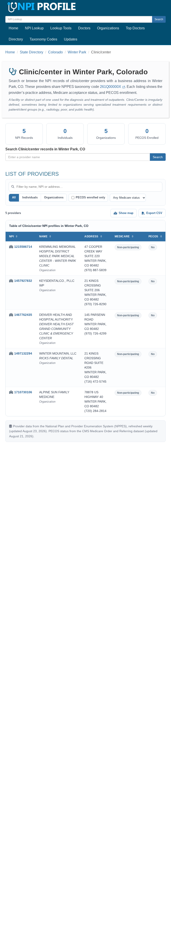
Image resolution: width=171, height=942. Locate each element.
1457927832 (23, 280)
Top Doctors (135, 28)
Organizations (108, 28)
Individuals (30, 197)
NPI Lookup (34, 28)
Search (159, 19)
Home (13, 28)
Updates (70, 39)
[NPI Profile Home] (41, 6)
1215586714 (23, 246)
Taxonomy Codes (43, 39)
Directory (16, 39)
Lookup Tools (60, 28)
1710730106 (23, 392)
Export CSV (154, 213)
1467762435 (23, 315)
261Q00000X (111, 87)
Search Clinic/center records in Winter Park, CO (45, 149)
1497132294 (23, 353)
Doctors (84, 28)
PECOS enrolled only (90, 197)
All (14, 197)
